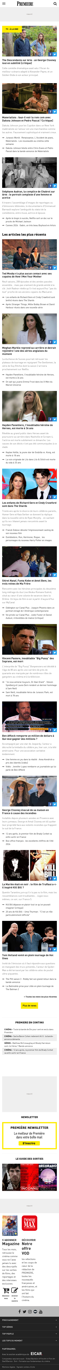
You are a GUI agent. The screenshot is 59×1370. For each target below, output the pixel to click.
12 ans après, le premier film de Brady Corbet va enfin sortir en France (28, 1051)
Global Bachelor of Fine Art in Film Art (40, 1359)
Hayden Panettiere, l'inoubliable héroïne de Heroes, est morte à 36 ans (27, 427)
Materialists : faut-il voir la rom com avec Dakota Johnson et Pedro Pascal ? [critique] (27, 119)
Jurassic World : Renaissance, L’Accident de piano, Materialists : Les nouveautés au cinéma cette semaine (30, 140)
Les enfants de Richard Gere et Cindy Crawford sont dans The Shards (29, 504)
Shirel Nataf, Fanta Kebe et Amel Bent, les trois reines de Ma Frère (26, 582)
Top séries (7, 1327)
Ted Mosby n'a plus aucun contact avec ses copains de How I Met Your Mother (27, 275)
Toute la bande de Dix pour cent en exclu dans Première (28, 1031)
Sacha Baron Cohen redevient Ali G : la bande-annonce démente (28, 1037)
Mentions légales (8, 1367)
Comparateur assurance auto (13, 1359)
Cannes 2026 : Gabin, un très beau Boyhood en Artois (31, 225)
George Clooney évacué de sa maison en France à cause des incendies (25, 812)
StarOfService (7, 1361)
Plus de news (29, 1005)
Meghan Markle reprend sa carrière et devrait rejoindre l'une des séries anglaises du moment (29, 350)
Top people (8, 1334)
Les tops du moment (12, 1340)
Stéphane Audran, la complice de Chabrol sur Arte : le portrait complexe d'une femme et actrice (28, 194)
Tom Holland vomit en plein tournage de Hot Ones (27, 957)
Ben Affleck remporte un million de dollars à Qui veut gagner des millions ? (28, 737)
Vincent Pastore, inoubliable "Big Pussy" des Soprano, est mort (28, 660)
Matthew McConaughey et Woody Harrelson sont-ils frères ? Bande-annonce (27, 1044)
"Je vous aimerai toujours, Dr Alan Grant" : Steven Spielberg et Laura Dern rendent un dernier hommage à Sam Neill (31, 685)
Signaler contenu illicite (26, 1367)
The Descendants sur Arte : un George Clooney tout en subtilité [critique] (29, 62)
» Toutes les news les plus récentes (40, 996)
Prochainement (10, 1320)
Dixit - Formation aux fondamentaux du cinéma (32, 1361)
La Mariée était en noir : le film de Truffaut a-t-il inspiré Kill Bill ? (29, 886)
